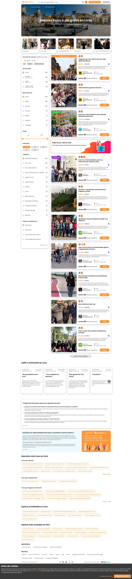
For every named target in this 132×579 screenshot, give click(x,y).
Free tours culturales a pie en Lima (32, 467)
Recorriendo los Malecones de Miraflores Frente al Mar (92, 277)
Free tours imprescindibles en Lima (32, 464)
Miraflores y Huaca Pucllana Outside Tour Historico (93, 220)
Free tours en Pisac (59, 536)
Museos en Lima (45, 471)
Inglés (36, 101)
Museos (36, 187)
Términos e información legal (95, 554)
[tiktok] (72, 562)
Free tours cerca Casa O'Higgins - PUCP (34, 498)
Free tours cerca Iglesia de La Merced (33, 495)
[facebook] (63, 562)
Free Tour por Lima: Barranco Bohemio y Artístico (92, 332)
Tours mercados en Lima (85, 471)
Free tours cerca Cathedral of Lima (32, 491)
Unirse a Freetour (26, 547)
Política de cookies (27, 558)
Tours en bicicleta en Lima (48, 481)
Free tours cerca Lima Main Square (55, 491)
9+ (35, 147)
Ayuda (57, 554)
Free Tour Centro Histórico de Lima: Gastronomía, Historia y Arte (90, 161)
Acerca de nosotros (34, 554)
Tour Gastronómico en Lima (30, 511)
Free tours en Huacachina (50, 532)
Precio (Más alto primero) (33, 234)
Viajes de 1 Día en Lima (29, 515)
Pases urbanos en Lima (74, 515)
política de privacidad (34, 571)
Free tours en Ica (57, 528)
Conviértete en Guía (95, 2)
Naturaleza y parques (36, 201)
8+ (43, 147)
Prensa (68, 554)
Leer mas (25, 425)
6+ (35, 150)
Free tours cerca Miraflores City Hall (80, 498)
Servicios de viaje (36, 210)
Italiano (36, 115)
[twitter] (69, 562)
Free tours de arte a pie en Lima (54, 467)
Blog (63, 554)
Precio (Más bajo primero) (33, 239)
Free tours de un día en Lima (30, 481)
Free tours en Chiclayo (91, 528)
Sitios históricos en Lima (45, 515)
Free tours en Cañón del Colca (31, 532)
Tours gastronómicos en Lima (67, 481)
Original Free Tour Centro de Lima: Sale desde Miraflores (92, 60)
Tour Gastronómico (36, 168)
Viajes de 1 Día (36, 177)
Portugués (36, 125)
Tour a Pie (36, 163)
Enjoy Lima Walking (87, 233)
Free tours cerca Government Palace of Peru (59, 495)
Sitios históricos (36, 196)
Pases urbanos (36, 182)
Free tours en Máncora (29, 536)
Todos (26, 147)
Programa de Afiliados (55, 547)
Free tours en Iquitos (81, 532)
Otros (36, 191)
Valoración (28, 230)
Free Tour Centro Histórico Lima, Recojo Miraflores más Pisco (92, 115)
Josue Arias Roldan (87, 261)
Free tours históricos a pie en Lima (54, 464)
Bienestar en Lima (60, 515)
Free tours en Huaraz (66, 532)
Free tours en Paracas (44, 536)
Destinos (24, 554)
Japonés (36, 120)
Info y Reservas (104, 78)
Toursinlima (85, 175)
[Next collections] (109, 43)
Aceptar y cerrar (122, 576)
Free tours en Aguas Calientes (73, 528)
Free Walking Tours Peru (87, 74)
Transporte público (36, 205)
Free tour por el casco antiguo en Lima (64, 471)
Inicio (25, 7)
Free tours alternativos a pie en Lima (78, 464)
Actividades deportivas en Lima (99, 467)
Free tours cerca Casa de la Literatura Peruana (81, 491)
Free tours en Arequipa (43, 528)
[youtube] (66, 562)
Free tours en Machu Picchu (97, 532)
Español (36, 106)
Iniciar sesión (106, 2)
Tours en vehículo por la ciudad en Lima (65, 511)
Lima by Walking (87, 130)
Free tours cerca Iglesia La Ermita (57, 498)
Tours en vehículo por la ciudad (36, 172)
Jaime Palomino (87, 204)
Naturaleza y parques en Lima (87, 511)
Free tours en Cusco (28, 528)
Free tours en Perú (36, 7)
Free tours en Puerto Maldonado (91, 536)
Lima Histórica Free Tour (86, 304)
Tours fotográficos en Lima (30, 471)
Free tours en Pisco (73, 536)
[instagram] (60, 562)
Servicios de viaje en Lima (30, 519)
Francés (36, 111)
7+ (26, 150)
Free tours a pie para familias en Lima (76, 467)
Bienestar (36, 215)
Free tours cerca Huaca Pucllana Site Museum (88, 495)
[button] (30, 45)
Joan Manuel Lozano (88, 317)
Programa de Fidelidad (52, 558)
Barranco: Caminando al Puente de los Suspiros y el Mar (92, 190)
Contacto (44, 554)
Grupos (51, 554)
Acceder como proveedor (40, 547)
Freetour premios (39, 558)
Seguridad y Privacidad (78, 554)
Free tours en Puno (28, 539)
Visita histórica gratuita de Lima (89, 88)
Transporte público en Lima (92, 515)
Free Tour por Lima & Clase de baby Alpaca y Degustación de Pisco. (93, 248)
